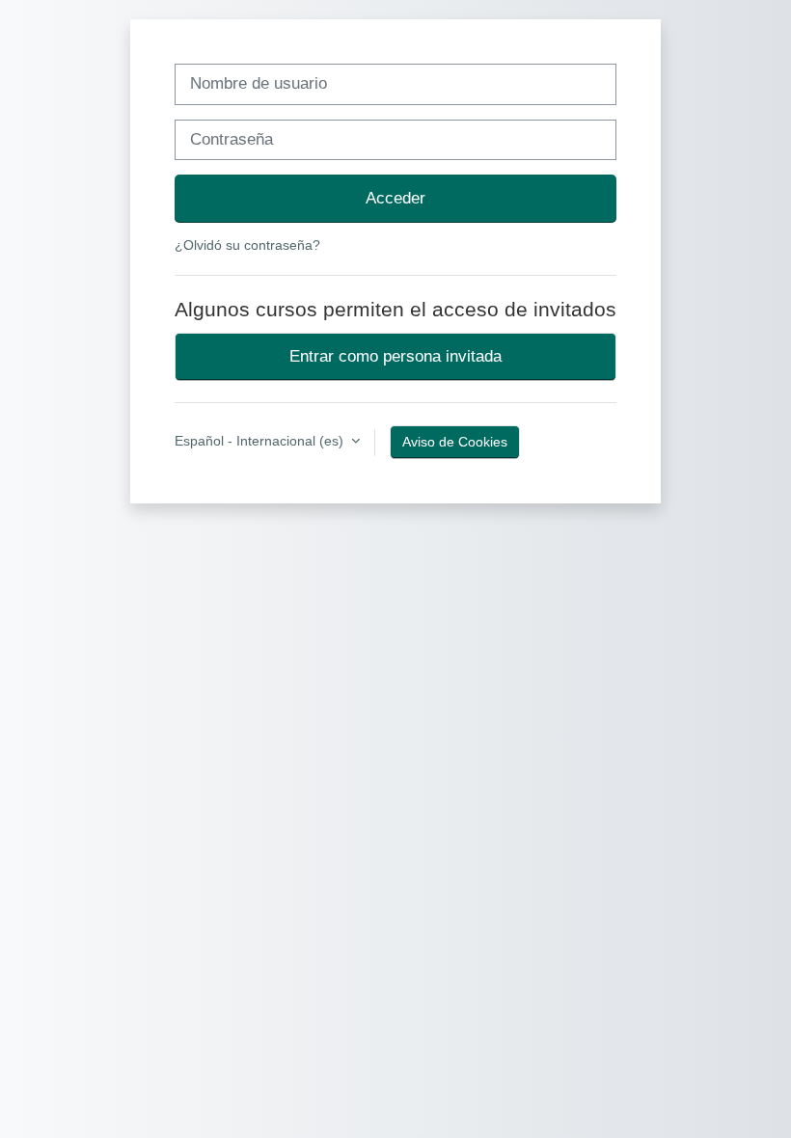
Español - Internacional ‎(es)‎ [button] (261, 440)
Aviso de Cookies (454, 441)
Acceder (395, 197)
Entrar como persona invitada (395, 356)
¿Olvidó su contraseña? (247, 245)
